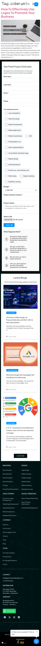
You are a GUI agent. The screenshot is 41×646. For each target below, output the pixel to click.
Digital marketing (28, 176)
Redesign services (27, 489)
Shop (4, 540)
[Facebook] (5, 617)
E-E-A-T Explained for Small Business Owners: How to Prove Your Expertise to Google (20, 430)
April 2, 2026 (12, 447)
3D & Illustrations (26, 485)
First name (7, 76)
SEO (30, 136)
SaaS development (14, 164)
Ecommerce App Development (8, 499)
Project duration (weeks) (13, 195)
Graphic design (26, 478)
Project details (9, 203)
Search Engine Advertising (29, 498)
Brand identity (11, 313)
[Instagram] (14, 617)
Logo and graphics (14, 113)
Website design (13, 159)
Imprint (5, 564)
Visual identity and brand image (18, 153)
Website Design (26, 474)
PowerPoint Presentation (10, 489)
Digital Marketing (28, 494)
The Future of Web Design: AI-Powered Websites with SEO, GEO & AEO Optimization (19, 320)
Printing (5, 485)
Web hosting (12, 176)
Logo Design (25, 470)
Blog (4, 543)
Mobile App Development (11, 504)
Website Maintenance (9, 515)
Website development (15, 124)
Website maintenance (15, 136)
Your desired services (11, 109)
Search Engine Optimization (26, 503)
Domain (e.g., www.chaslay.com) (18, 170)
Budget (6, 187)
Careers (5, 536)
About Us (5, 524)
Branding (7, 465)
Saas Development (9, 508)
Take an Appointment (9, 532)
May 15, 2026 (12, 389)
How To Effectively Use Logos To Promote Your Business (18, 12)
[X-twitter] (9, 617)
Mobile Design (25, 481)
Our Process (6, 528)
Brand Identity (7, 474)
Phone (6, 101)
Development (8, 494)
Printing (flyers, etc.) (14, 141)
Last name (7, 85)
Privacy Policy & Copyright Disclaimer (10, 558)
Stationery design (13, 119)
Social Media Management (29, 508)
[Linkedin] (19, 617)
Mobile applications (14, 130)
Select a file (8, 216)
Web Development (9, 511)
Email (6, 93)
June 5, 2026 (12, 336)
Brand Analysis (7, 470)
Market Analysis (7, 478)
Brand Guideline (8, 481)
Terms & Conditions (9, 553)
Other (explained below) (15, 147)
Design (24, 465)
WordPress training (14, 182)
